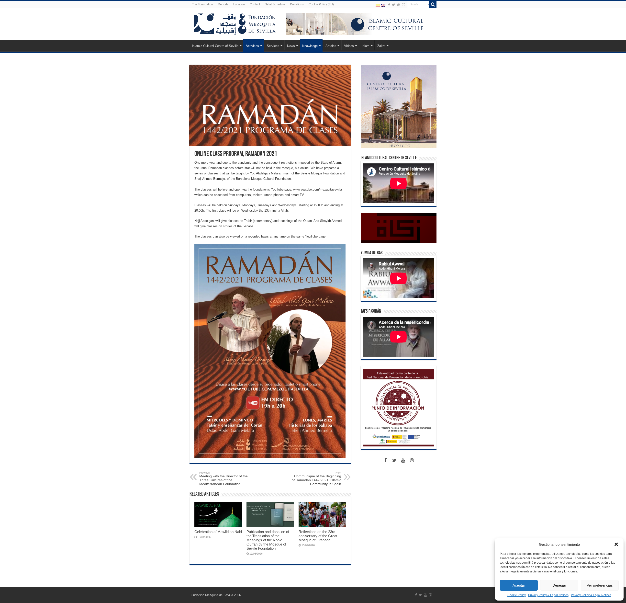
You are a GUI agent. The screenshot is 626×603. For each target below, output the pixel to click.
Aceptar (519, 585)
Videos (349, 46)
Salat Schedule (275, 4)
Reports (223, 4)
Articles (330, 46)
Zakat (381, 46)
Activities (252, 46)
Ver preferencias (600, 585)
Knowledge (310, 46)
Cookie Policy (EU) (321, 4)
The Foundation (202, 4)
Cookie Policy (516, 595)
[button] (616, 544)
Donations (297, 4)
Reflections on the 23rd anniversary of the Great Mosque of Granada (318, 536)
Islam (365, 46)
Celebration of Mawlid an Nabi (218, 532)
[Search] (432, 4)
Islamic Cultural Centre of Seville (215, 46)
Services (273, 46)
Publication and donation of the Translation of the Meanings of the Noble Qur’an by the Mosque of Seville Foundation (267, 540)
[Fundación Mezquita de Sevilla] (234, 23)
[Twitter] (393, 5)
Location (239, 4)
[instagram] (403, 5)
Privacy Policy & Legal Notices (548, 595)
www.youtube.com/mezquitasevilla (317, 189)
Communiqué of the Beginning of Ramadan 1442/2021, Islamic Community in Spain (316, 478)
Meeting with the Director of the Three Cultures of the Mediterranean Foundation (223, 478)
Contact (255, 4)
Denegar (559, 585)
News (291, 46)
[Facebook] (389, 5)
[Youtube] (399, 5)
